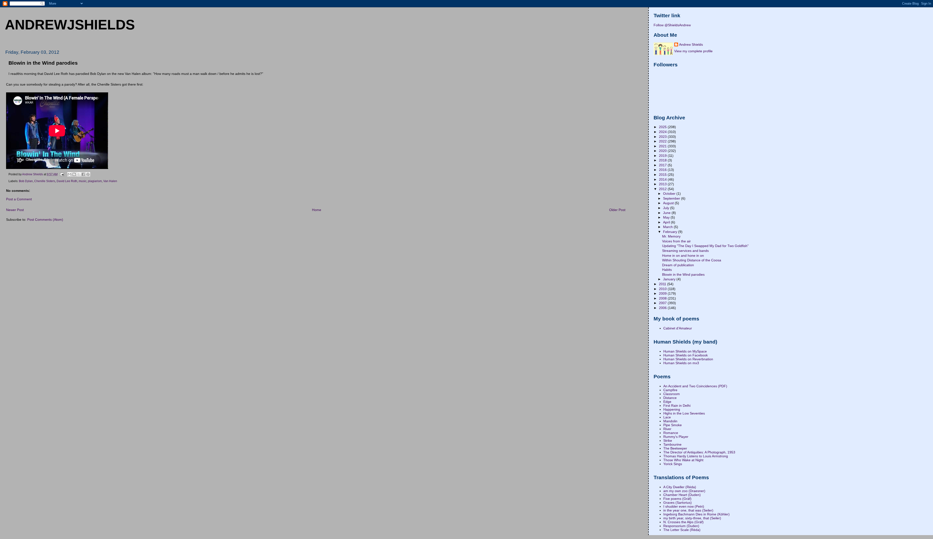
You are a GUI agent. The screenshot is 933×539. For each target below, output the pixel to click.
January (669, 279)
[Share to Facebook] (83, 174)
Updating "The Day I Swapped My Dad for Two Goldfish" (705, 246)
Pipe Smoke (672, 425)
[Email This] (69, 174)
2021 (663, 146)
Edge (667, 402)
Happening (671, 409)
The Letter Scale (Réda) (681, 530)
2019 (663, 156)
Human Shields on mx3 (681, 363)
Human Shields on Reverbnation (688, 359)
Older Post (617, 210)
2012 (663, 189)
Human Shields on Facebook (685, 355)
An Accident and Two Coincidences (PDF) (695, 386)
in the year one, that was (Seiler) (688, 510)
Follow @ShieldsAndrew (672, 25)
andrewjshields (70, 24)
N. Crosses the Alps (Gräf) (683, 522)
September (672, 198)
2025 (663, 127)
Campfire (670, 390)
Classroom (671, 394)
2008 (663, 298)
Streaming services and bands (685, 251)
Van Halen (110, 181)
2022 (663, 141)
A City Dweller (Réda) (679, 487)
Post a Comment (19, 199)
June (667, 213)
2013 (663, 184)
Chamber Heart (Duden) (682, 495)
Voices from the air (676, 241)
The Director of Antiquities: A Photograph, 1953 (699, 452)
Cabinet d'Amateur (677, 328)
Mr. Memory (671, 236)
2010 (663, 289)
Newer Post (15, 210)
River (667, 429)
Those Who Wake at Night (683, 460)
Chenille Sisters (44, 181)
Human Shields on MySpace (685, 351)
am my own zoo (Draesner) (684, 491)
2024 (663, 132)
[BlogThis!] (74, 174)
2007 (663, 303)
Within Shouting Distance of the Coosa (691, 260)
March (668, 227)
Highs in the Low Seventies (684, 413)
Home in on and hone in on (683, 255)
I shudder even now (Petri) (683, 506)
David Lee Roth (67, 181)
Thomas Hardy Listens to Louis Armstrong (695, 456)
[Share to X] (78, 174)
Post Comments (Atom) (45, 219)
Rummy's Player (675, 437)
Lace (667, 417)
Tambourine (672, 444)
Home (316, 210)
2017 (663, 165)
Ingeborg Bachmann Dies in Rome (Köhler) (696, 514)
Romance (670, 433)
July (666, 208)
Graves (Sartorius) (677, 502)
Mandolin (670, 421)
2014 (663, 179)
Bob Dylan (26, 181)
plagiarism (95, 181)
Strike (667, 440)
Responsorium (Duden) (681, 526)
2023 (663, 137)
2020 (663, 151)
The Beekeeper (675, 448)
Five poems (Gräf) (677, 499)
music (82, 181)
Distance (670, 398)
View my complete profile (693, 51)
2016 (663, 170)
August (669, 203)
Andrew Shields (691, 44)
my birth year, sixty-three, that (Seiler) (692, 518)
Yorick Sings (672, 464)
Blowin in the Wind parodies (683, 274)
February (670, 232)
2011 (663, 284)
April (667, 222)
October (669, 193)
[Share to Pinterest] (88, 174)
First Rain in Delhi (677, 405)
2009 (663, 293)
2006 (663, 308)
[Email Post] (61, 174)
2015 (663, 175)
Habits (667, 270)
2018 (663, 160)
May (667, 217)
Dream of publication (678, 265)
